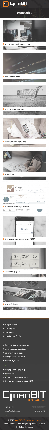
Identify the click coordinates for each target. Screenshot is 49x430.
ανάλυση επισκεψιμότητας (17, 206)
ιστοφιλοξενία (11, 304)
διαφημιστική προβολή (15, 141)
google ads (10, 174)
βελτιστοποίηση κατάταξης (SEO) (20, 239)
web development (13, 76)
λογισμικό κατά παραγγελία (17, 44)
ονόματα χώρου (12, 272)
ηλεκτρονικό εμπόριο (15, 109)
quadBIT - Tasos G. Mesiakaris (28, 420)
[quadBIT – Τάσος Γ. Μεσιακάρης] (15, 4)
